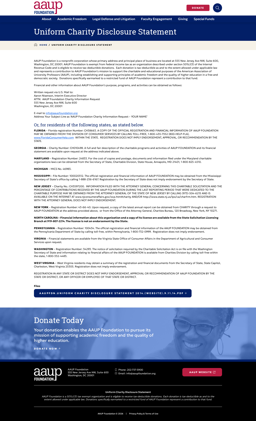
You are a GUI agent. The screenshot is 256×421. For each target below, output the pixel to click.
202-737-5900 (135, 370)
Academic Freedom (72, 19)
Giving (183, 19)
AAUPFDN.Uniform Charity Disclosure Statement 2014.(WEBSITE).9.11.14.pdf (111, 293)
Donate (198, 8)
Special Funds (204, 19)
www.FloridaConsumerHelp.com (54, 137)
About (46, 19)
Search (217, 7)
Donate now (45, 349)
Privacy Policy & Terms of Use (143, 414)
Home (44, 45)
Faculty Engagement (156, 19)
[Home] (48, 8)
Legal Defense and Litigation (113, 19)
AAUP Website (200, 372)
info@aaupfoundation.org (62, 113)
